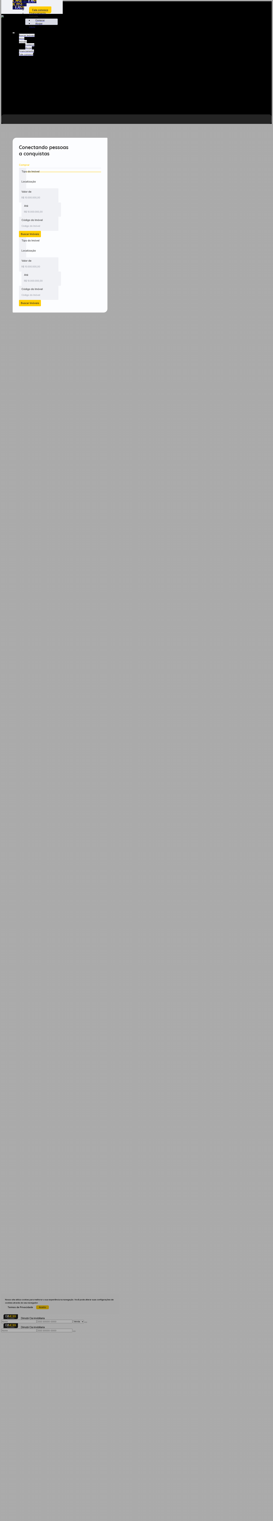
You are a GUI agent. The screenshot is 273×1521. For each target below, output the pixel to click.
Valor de (26, 191)
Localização (28, 181)
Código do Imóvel (32, 220)
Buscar (30, 234)
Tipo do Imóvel (30, 171)
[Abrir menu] (14, 32)
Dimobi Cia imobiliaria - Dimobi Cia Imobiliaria (24, 4)
